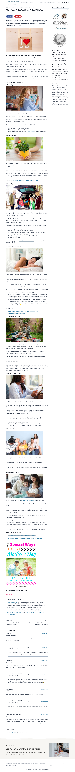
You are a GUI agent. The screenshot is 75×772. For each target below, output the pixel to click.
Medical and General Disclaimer (24, 763)
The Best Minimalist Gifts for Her (16, 313)
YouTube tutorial (30, 131)
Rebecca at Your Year (12, 714)
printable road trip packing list (26, 241)
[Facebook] (62, 3)
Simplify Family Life (11, 7)
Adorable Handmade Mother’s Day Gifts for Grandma (22, 535)
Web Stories (8, 765)
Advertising (14, 765)
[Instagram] (65, 3)
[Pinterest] (67, 3)
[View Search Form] (68, 2)
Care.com (28, 612)
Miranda (8, 689)
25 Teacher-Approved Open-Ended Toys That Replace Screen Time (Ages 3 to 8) (60, 64)
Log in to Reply (44, 633)
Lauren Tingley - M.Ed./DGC (12, 12)
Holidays (16, 7)
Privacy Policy (9, 763)
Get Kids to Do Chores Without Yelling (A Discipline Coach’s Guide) (60, 54)
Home (7, 7)
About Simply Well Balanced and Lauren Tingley (47, 2)
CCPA (32, 763)
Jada (7, 633)
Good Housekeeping (17, 612)
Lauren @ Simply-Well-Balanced (17, 647)
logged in (14, 732)
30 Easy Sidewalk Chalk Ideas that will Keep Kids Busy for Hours (38, 622)
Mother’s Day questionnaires (28, 500)
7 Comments (28, 12)
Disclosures (15, 763)
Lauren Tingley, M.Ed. (12, 602)
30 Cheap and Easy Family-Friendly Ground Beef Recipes (15, 622)
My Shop (58, 2)
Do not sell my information (40, 763)
